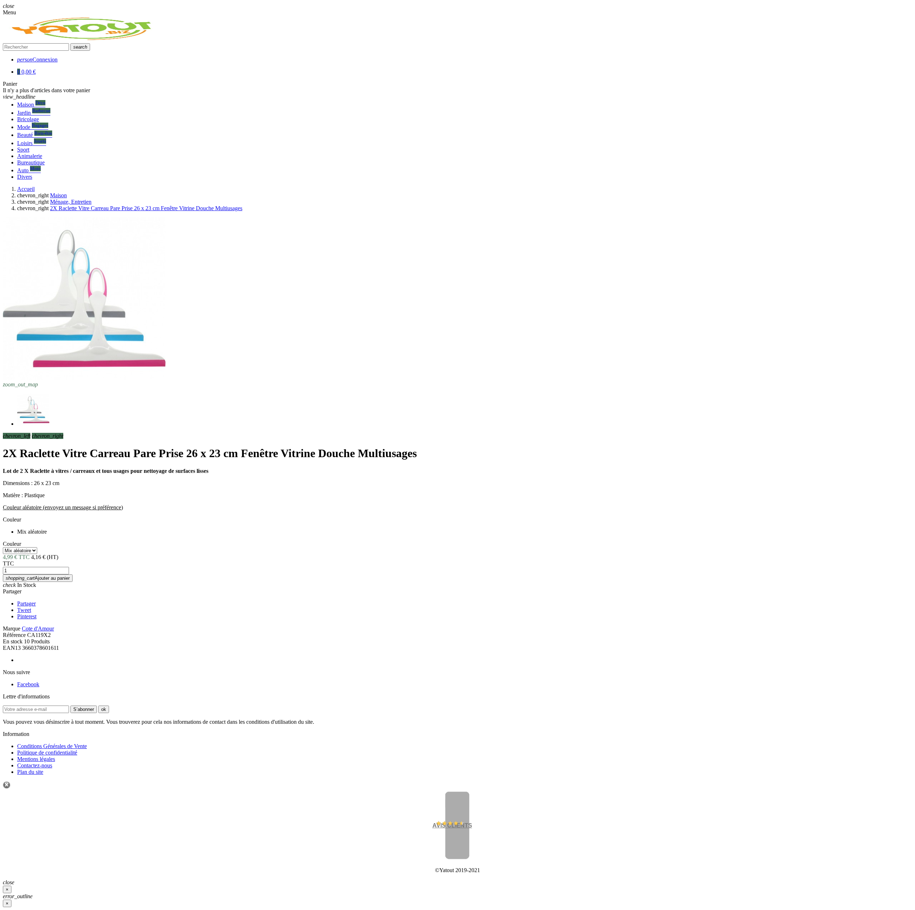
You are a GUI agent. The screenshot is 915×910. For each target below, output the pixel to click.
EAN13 (12, 648)
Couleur (12, 519)
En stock (13, 641)
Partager (12, 591)
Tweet (24, 610)
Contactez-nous (34, 765)
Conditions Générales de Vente (52, 746)
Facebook (28, 684)
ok (103, 709)
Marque (11, 628)
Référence (14, 635)
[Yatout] (83, 40)
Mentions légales (36, 759)
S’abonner (83, 709)
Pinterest (26, 616)
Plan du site (30, 772)
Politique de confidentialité (47, 753)
